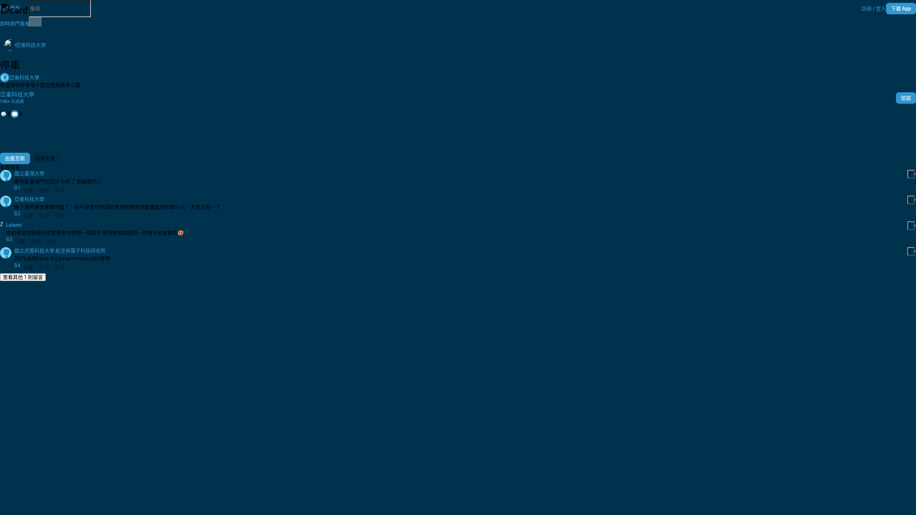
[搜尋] (35, 21)
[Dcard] (14, 8)
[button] (874, 8)
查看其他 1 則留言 (23, 277)
